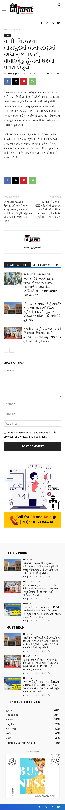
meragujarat (14, 73)
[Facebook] (41, 23)
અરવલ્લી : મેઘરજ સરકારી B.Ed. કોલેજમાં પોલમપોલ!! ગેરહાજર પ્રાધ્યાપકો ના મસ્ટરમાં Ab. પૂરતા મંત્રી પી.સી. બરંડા (42, 612)
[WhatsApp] (32, 81)
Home (7, 29)
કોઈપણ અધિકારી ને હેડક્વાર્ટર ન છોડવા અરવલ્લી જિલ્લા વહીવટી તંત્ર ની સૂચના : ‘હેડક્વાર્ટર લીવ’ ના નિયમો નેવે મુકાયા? (42, 312)
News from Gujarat (32, 582)
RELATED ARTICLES (17, 265)
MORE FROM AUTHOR (45, 265)
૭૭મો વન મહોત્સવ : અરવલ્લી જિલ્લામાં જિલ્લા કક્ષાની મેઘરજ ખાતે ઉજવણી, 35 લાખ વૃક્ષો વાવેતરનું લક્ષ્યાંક (40, 590)
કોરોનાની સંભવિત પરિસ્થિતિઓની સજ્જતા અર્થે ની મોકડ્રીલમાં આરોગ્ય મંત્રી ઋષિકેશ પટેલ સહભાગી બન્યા (47, 209)
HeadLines (28, 560)
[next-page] (11, 350)
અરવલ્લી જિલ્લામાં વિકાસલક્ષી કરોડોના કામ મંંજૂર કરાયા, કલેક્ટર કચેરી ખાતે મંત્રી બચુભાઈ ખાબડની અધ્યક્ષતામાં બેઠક (18, 211)
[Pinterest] (23, 81)
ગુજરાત (16, 29)
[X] (52, 23)
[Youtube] (58, 23)
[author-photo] (32, 242)
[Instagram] (47, 23)
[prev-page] (6, 350)
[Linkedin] (52, 807)
